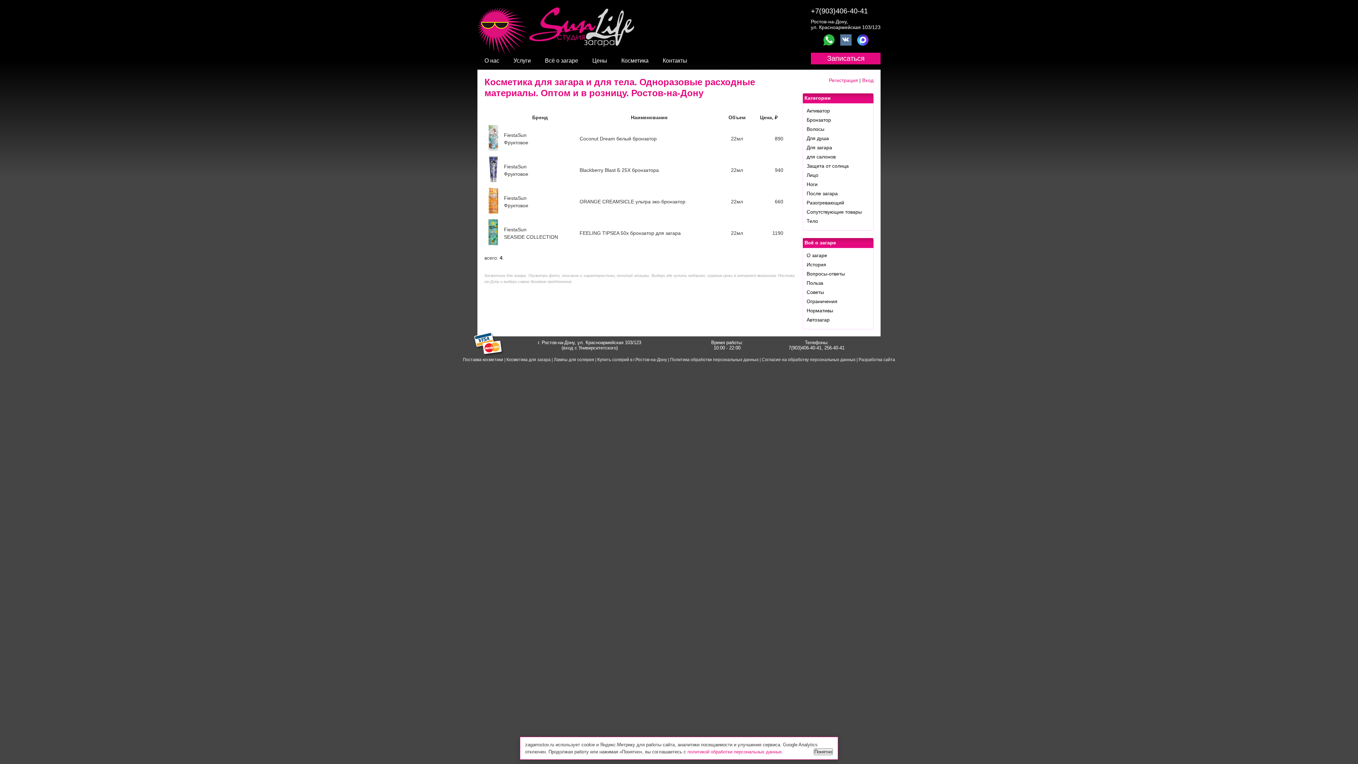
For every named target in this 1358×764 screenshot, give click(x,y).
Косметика (635, 61)
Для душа (818, 138)
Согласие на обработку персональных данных (808, 359)
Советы (815, 292)
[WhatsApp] (829, 40)
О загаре (817, 255)
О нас (491, 61)
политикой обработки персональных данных (734, 751)
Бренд (540, 117)
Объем (737, 117)
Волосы (815, 129)
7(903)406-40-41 (805, 348)
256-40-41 (834, 348)
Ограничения (822, 301)
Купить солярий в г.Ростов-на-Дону (632, 359)
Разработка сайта (877, 359)
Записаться (846, 58)
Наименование (649, 117)
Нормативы (820, 310)
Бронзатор (819, 120)
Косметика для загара (528, 359)
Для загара (819, 147)
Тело (812, 221)
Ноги (812, 184)
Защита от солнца (828, 166)
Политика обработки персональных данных (714, 359)
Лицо (812, 175)
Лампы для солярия (574, 359)
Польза (815, 283)
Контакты (675, 61)
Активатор (818, 111)
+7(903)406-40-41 (839, 11)
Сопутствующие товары (834, 212)
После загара (822, 193)
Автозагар (818, 320)
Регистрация (843, 80)
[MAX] (863, 40)
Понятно (823, 751)
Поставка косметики (483, 359)
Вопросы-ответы (826, 274)
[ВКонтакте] (846, 40)
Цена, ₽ (769, 117)
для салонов (821, 157)
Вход (868, 80)
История (816, 264)
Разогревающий (825, 203)
